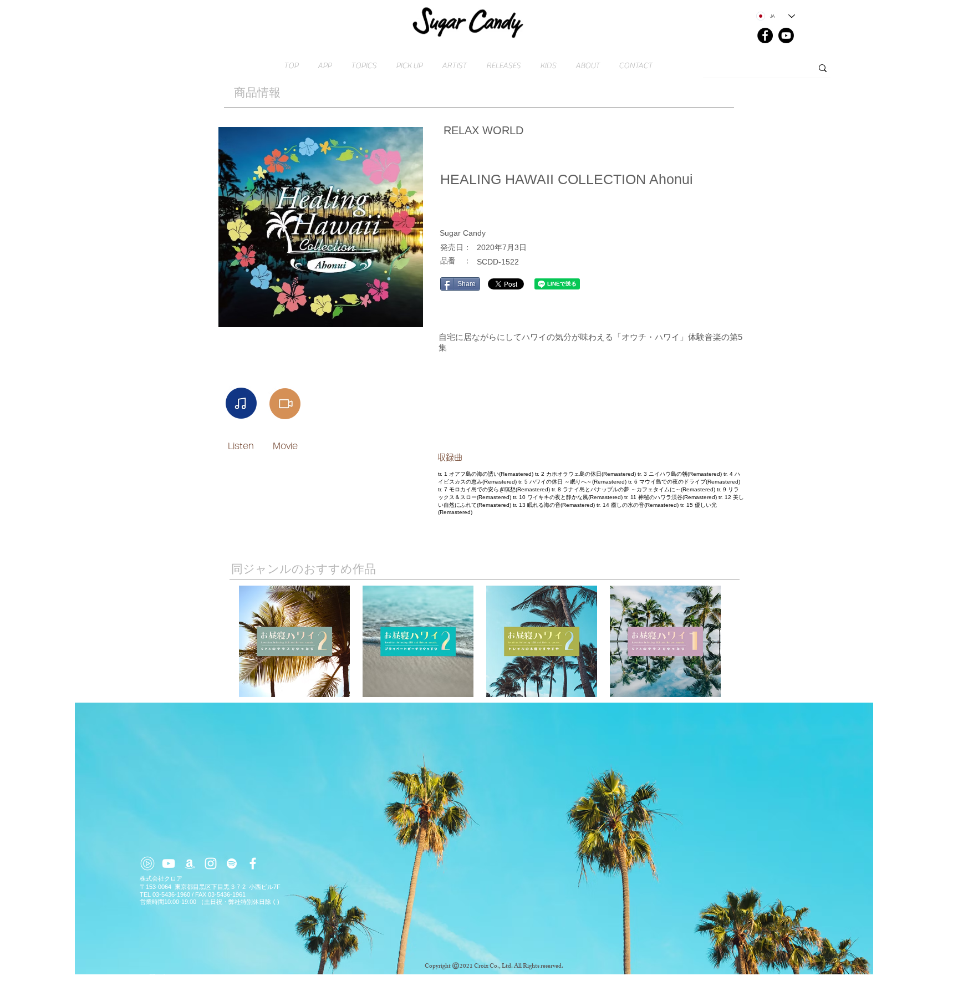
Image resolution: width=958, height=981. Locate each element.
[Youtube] (786, 35)
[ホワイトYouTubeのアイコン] (168, 863)
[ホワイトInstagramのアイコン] (210, 863)
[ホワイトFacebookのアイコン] (253, 863)
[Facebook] (765, 35)
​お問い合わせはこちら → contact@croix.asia (203, 976)
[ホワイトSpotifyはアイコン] (232, 863)
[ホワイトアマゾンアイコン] (189, 863)
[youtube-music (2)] (147, 863)
